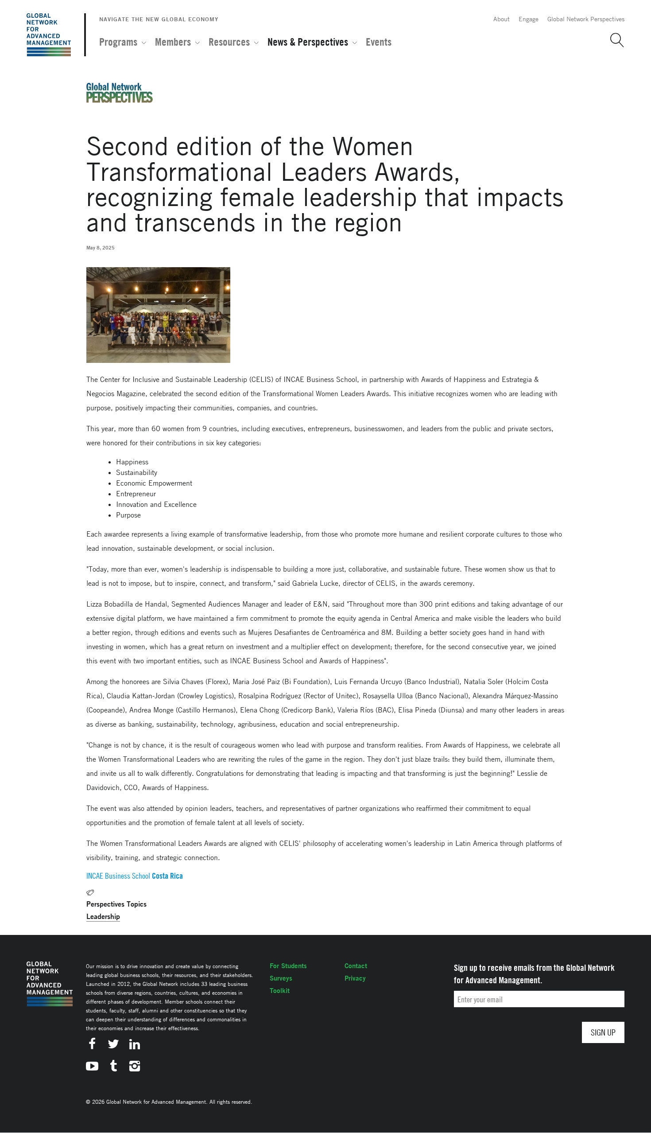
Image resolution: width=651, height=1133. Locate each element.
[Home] (49, 34)
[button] (613, 40)
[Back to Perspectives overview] (119, 100)
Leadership (103, 916)
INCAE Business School (118, 875)
